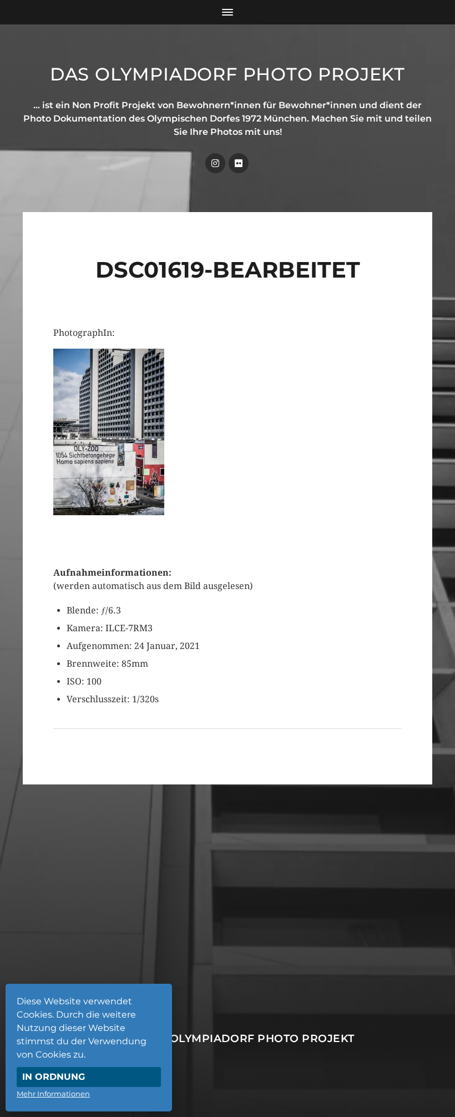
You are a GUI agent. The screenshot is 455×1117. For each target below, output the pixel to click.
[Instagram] (215, 163)
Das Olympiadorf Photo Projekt (227, 74)
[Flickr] (239, 163)
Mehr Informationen (53, 1093)
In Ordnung (53, 1076)
